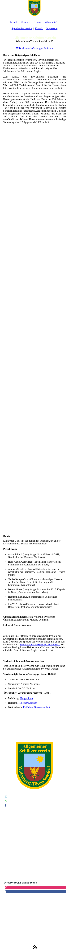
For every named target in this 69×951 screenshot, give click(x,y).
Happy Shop (26, 698)
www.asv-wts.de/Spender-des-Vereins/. (40, 644)
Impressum (51, 28)
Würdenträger (52, 22)
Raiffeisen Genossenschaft (36, 707)
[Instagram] (6, 887)
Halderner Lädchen (27, 702)
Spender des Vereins (22, 28)
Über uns (25, 22)
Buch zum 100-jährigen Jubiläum (35, 48)
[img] (34, 8)
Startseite (13, 22)
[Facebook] (5, 805)
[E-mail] (6, 796)
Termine (37, 22)
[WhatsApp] (6, 801)
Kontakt (39, 28)
